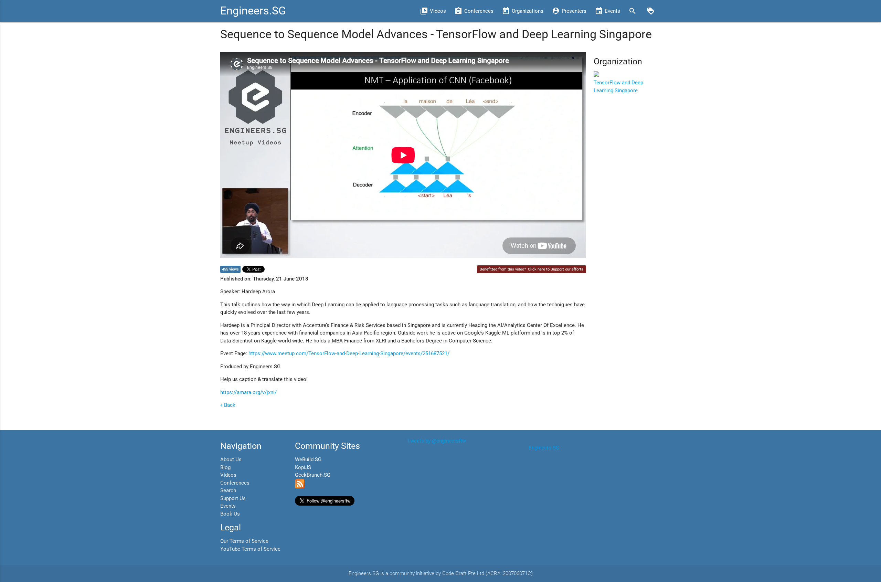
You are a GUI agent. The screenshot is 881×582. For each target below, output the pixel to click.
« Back (227, 405)
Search (228, 490)
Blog (225, 467)
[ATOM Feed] (300, 487)
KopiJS (303, 467)
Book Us (230, 514)
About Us (231, 459)
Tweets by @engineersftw (436, 441)
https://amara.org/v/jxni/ (248, 392)
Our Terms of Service (244, 541)
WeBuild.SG (308, 459)
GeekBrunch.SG (312, 475)
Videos (228, 475)
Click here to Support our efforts (555, 269)
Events (228, 506)
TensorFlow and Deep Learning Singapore (618, 87)
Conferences (235, 483)
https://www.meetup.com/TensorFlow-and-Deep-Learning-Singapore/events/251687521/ (348, 353)
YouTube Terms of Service (250, 549)
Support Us (233, 498)
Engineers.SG (253, 10)
